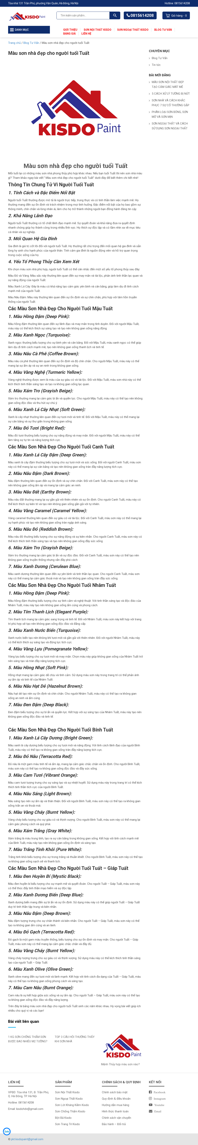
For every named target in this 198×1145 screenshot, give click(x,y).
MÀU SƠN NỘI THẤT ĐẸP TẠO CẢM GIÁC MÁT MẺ (168, 84)
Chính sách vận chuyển (116, 1118)
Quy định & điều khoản (116, 1098)
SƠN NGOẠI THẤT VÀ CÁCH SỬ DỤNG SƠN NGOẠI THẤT (170, 126)
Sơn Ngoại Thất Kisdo (132, 29)
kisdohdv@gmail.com (29, 1109)
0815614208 (142, 15)
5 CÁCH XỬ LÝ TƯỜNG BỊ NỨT (171, 93)
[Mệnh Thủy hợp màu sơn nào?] (122, 1046)
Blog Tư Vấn (163, 29)
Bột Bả (59, 1118)
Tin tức (156, 65)
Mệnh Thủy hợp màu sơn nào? (120, 1064)
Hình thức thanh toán (115, 1111)
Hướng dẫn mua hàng (115, 1105)
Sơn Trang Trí (64, 1124)
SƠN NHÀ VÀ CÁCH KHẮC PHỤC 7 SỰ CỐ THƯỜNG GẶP (170, 103)
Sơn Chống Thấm (66, 1111)
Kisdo (79, 1098)
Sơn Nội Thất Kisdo (97, 29)
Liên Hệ (86, 33)
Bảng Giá (69, 33)
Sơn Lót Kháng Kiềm (68, 1105)
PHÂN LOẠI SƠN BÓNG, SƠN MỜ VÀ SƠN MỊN (170, 114)
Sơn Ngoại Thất (65, 1098)
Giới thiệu (70, 29)
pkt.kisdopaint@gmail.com (27, 1139)
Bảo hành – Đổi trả (114, 1124)
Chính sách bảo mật (114, 1092)
